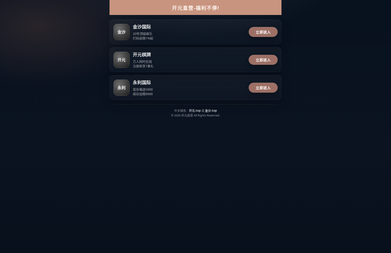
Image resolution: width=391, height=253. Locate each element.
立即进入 (263, 32)
